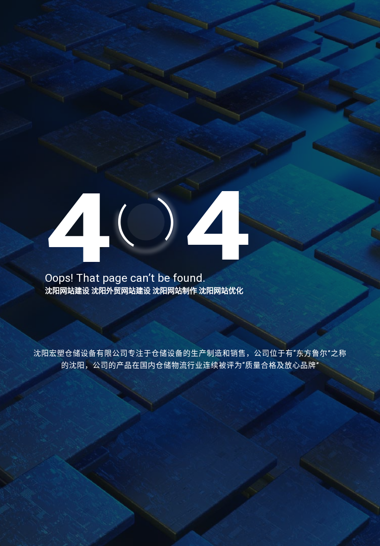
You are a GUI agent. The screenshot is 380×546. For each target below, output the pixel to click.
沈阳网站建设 (67, 290)
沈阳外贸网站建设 (121, 290)
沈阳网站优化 (221, 290)
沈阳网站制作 (174, 290)
